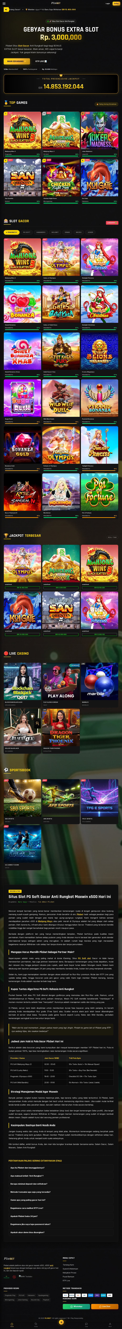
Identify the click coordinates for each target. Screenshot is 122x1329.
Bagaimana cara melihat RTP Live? (26, 1208)
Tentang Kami (68, 1265)
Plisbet (80, 914)
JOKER (90, 232)
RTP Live (66, 1281)
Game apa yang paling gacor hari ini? (27, 1200)
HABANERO (40, 232)
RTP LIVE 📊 (41, 61)
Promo (36, 1326)
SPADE (67, 232)
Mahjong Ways (45, 921)
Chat (86, 1326)
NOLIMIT (55, 232)
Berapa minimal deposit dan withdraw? (28, 1184)
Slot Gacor (23, 45)
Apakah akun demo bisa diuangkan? (27, 1232)
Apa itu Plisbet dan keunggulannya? (27, 1168)
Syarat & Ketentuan (70, 1269)
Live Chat (106, 1306)
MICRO (78, 232)
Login (108, 3)
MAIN (22, 130)
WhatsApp (78, 1306)
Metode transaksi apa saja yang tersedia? (30, 1192)
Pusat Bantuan (68, 1277)
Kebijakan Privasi (69, 1273)
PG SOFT (26, 232)
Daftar (116, 3)
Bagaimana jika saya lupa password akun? (30, 1224)
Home (12, 1326)
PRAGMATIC (12, 232)
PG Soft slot (84, 958)
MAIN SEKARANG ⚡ (16, 61)
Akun (110, 1326)
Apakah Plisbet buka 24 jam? (24, 1216)
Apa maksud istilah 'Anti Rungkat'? (26, 1176)
